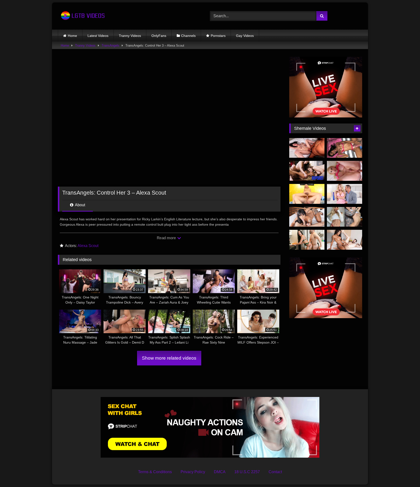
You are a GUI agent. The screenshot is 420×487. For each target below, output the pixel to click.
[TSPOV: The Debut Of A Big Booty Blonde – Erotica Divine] (344, 171)
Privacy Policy (193, 472)
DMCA (220, 472)
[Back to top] (405, 472)
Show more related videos (169, 358)
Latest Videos (98, 36)
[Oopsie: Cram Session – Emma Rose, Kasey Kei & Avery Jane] (306, 171)
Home (72, 36)
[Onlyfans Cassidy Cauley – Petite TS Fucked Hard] (344, 217)
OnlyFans (158, 36)
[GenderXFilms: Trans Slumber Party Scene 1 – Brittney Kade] (344, 194)
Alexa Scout (88, 246)
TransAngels (110, 45)
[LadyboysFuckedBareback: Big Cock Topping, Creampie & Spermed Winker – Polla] (344, 148)
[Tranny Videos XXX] (82, 16)
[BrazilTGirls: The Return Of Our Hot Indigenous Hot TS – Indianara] (306, 217)
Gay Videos (245, 36)
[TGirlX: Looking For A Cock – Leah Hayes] (306, 240)
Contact (275, 472)
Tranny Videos (130, 36)
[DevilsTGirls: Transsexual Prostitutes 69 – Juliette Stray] (306, 194)
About (79, 205)
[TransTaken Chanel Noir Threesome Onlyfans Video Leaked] (306, 148)
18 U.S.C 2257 (247, 472)
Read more (167, 238)
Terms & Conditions (155, 472)
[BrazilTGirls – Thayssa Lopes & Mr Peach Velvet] (344, 240)
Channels (188, 36)
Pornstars (218, 36)
